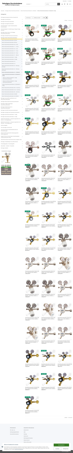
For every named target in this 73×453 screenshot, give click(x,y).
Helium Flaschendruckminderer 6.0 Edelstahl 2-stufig (11, 85)
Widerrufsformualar (27, 442)
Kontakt (69, 1)
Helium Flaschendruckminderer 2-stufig (9, 59)
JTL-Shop (67, 451)
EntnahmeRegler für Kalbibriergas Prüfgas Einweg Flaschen (10, 30)
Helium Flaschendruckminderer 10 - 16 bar (10, 50)
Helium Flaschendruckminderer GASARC (9, 94)
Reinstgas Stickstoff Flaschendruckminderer (9, 35)
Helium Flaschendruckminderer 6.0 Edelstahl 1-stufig (11, 75)
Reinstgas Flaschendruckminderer (7, 21)
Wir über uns (12, 430)
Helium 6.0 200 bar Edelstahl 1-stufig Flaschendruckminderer (10, 81)
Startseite (64, 1)
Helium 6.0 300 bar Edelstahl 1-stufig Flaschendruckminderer (10, 78)
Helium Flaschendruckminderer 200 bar (9, 40)
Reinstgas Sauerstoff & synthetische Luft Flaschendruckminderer (8, 99)
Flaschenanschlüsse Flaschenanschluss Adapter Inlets (11, 139)
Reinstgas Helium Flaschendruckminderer (9, 37)
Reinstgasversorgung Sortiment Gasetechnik (9, 17)
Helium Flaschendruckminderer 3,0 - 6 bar (10, 48)
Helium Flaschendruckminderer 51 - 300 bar (10, 55)
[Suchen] (58, 4)
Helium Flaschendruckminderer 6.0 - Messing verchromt (10, 69)
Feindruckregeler (4, 125)
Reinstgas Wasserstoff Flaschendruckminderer (10, 101)
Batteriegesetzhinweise (28, 438)
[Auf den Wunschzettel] (37, 26)
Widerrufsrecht (27, 440)
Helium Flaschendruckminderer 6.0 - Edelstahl (11, 72)
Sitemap (25, 434)
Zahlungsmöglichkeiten (14, 432)
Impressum (26, 436)
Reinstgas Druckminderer (6, 19)
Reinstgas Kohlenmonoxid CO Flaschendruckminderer (6, 107)
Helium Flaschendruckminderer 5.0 (8, 63)
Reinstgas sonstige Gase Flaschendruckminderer (10, 112)
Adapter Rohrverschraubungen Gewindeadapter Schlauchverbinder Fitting (10, 137)
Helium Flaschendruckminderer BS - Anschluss (11, 91)
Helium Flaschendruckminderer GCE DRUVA (10, 96)
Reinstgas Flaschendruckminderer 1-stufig (9, 114)
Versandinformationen (14, 434)
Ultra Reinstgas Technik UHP (6, 127)
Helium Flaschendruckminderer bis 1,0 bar (10, 44)
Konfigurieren (65, 448)
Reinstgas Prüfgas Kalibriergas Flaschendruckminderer (7, 104)
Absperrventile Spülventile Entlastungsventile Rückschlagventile (9, 133)
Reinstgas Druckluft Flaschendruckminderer (9, 110)
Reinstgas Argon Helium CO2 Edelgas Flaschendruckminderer (8, 33)
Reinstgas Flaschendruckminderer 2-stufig (9, 116)
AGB (24, 432)
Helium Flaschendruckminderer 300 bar (9, 42)
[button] (62, 4)
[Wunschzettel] (64, 4)
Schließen (57, 448)
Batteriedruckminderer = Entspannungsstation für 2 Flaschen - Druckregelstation (11, 123)
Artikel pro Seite (37, 17)
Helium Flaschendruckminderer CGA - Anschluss (11, 89)
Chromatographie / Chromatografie (7, 143)
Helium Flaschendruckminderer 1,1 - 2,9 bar (10, 46)
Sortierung (28, 17)
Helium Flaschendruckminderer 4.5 (8, 61)
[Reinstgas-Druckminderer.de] (12, 4)
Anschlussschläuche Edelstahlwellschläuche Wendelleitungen (9, 130)
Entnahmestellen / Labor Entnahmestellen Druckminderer (9, 26)
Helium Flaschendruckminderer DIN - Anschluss (11, 87)
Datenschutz (26, 430)
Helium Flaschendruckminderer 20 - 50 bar (10, 52)
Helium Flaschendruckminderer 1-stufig (9, 57)
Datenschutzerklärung (19, 449)
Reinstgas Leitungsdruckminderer (7, 23)
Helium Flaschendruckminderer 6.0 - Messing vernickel (10, 66)
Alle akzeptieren (61, 444)
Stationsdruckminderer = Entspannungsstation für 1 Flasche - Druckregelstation (11, 119)
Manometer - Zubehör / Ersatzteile (7, 145)
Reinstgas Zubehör (4, 148)
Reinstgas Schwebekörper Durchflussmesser (9, 141)
